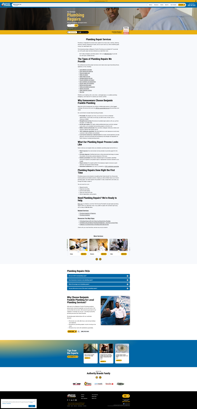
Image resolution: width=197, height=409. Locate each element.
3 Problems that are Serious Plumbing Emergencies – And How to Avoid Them (99, 222)
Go (76, 25)
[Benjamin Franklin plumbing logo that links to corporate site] (5, 5)
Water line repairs (84, 74)
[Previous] (97, 259)
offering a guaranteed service (102, 108)
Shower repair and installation (87, 83)
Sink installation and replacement (88, 81)
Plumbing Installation (85, 215)
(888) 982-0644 (191, 5)
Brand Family (94, 396)
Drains (101, 359)
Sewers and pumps (84, 88)
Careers (82, 396)
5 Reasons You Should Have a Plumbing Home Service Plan (94, 224)
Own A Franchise (84, 398)
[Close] (35, 400)
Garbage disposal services (86, 78)
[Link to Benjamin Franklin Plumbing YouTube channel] (71, 400)
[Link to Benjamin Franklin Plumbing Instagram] (73, 400)
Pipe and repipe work (85, 73)
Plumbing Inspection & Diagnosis (88, 213)
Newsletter (94, 398)
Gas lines (82, 92)
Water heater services (85, 76)
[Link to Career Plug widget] (76, 400)
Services (82, 394)
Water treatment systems (86, 90)
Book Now (181, 4)
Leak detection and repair (86, 69)
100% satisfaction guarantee (112, 166)
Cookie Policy (9, 403)
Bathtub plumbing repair (85, 85)
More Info (84, 254)
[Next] (100, 259)
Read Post (102, 361)
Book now (80, 203)
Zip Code (69, 24)
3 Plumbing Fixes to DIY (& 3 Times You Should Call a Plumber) (95, 221)
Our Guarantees (95, 394)
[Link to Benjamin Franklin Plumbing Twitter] (69, 400)
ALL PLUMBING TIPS (72, 356)
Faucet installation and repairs (87, 79)
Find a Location (16, 5)
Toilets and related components (87, 86)
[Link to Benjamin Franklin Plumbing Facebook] (67, 400)
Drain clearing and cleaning (86, 71)
